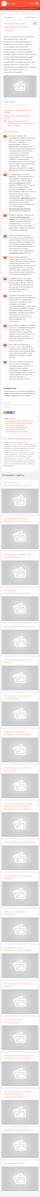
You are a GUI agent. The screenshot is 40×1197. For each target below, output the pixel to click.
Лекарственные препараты (28, 8)
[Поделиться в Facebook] (11, 412)
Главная (4, 8)
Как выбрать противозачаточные (19, 1130)
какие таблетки (26, 198)
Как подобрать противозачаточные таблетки (17, 111)
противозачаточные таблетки (19, 209)
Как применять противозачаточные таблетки (17, 591)
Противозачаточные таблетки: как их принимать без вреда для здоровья (19, 422)
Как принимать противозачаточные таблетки (17, 117)
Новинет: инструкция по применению (15, 913)
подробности (20, 183)
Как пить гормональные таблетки (19, 626)
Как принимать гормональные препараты (17, 877)
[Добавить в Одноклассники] (4, 412)
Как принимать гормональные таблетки (17, 661)
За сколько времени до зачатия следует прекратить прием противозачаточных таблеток (18, 806)
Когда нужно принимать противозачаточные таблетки (17, 733)
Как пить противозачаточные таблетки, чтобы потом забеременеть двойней (17, 1094)
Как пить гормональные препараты (20, 842)
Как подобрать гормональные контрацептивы (17, 697)
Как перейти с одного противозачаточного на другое (18, 948)
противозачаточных (16, 253)
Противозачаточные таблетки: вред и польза (18, 769)
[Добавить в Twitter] (14, 412)
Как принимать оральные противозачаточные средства (16, 430)
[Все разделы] (37, 3)
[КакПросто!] (8, 3)
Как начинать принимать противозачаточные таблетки (16, 426)
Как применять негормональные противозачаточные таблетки (19, 1056)
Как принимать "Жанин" (14, 1163)
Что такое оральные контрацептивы (13, 1020)
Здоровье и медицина (14, 8)
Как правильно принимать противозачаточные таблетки (17, 519)
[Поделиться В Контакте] (8, 412)
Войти (31, 3)
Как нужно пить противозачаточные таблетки (17, 484)
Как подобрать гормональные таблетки (17, 984)
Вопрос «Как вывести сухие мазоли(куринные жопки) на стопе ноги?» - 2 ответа (21, 123)
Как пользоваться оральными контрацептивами (17, 555)
